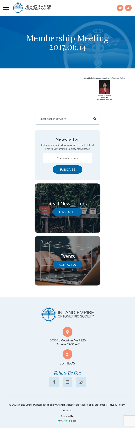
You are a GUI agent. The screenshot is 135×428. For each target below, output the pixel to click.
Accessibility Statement (93, 404)
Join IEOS (67, 363)
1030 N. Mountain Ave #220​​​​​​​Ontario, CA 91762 (67, 342)
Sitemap (67, 410)
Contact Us (67, 264)
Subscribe (67, 169)
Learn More (67, 211)
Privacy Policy (116, 404)
